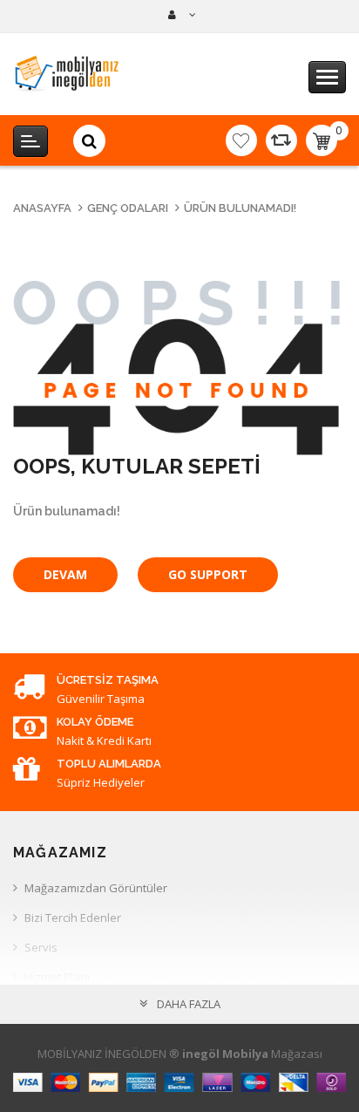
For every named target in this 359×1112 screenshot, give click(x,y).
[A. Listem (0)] (241, 140)
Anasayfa (42, 208)
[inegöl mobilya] (180, 15)
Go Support (207, 574)
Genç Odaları (127, 208)
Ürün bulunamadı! (240, 208)
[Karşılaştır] (281, 140)
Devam (65, 574)
